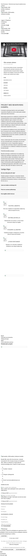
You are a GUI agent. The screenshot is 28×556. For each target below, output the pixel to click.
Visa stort (2, 445)
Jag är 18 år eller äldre (7, 549)
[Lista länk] (14, 469)
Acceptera (4, 536)
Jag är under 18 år (20, 549)
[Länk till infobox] (14, 213)
